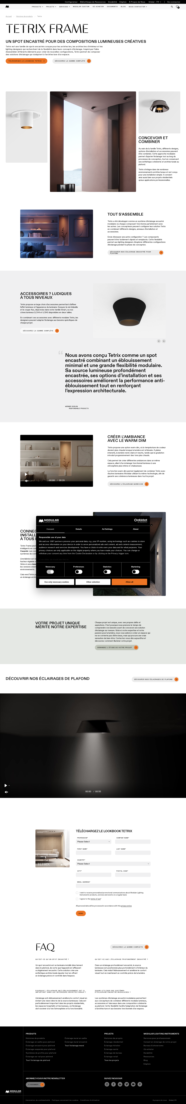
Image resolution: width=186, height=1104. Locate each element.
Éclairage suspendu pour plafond (40, 1049)
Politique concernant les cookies (65, 1100)
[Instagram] (107, 1084)
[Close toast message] (45, 1078)
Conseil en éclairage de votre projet (160, 1042)
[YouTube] (133, 1084)
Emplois (123, 2)
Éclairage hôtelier (112, 1045)
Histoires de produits (35, 1038)
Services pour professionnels (157, 1038)
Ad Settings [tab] (107, 529)
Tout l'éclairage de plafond (38, 1060)
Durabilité (112, 2)
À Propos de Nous (137, 2)
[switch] (78, 572)
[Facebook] (113, 1084)
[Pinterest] (139, 1084)
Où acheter (149, 1049)
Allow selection (93, 582)
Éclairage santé (111, 1049)
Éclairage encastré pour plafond (40, 1045)
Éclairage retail (111, 1056)
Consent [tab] (50, 529)
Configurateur (71, 2)
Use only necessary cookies (56, 582)
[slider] (59, 474)
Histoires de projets (113, 1038)
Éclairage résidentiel (113, 1042)
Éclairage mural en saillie (76, 1038)
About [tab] (136, 529)
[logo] (7, 6)
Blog (146, 1060)
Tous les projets (111, 1060)
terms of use (96, 899)
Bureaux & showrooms (153, 1045)
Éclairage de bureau (113, 1053)
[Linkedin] (120, 1084)
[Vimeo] (126, 1084)
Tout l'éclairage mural (74, 1045)
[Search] (172, 7)
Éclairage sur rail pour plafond (39, 1056)
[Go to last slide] (159, 341)
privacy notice (126, 906)
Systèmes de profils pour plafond (41, 1053)
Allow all (129, 582)
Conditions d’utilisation (90, 1100)
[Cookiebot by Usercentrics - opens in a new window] (136, 521)
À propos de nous (160, 1100)
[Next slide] (164, 341)
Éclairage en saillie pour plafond (40, 1042)
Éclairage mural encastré (76, 1042)
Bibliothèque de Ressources (93, 2)
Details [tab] (79, 529)
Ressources (149, 1056)
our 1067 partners (54, 541)
